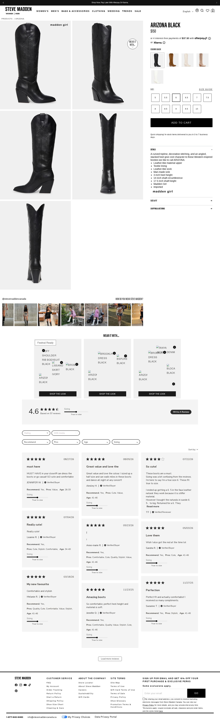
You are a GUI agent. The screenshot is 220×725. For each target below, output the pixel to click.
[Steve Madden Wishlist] (207, 10)
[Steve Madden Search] (202, 10)
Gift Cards (84, 697)
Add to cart (181, 122)
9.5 (186, 109)
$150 (153, 30)
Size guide (206, 89)
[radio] (155, 98)
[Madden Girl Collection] (163, 192)
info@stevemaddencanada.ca (42, 716)
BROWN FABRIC (173, 60)
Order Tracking (54, 689)
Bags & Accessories (76, 10)
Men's (55, 10)
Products (6, 18)
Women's (42, 10)
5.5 (165, 97)
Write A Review (181, 411)
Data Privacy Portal (106, 716)
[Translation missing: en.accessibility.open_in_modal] (35, 65)
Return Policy (54, 693)
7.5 (207, 97)
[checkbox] (65, 433)
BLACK (157, 60)
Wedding (114, 10)
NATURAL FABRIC (202, 60)
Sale (138, 10)
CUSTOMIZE (79, 717)
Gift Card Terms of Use (123, 689)
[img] (202, 10)
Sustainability (86, 693)
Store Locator (86, 682)
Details (153, 149)
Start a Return (54, 697)
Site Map (115, 682)
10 (197, 109)
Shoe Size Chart (55, 704)
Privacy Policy (118, 697)
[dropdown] (36, 433)
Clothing (98, 10)
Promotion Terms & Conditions (121, 705)
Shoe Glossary (118, 700)
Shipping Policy (55, 700)
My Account (53, 686)
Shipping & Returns (158, 208)
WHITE (157, 77)
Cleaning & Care (55, 708)
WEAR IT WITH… (132, 43)
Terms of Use (118, 686)
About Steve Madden (90, 686)
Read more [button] (153, 506)
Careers (83, 689)
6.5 (186, 97)
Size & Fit (154, 200)
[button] (41, 11)
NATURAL (188, 60)
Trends (127, 10)
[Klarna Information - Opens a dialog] (158, 42)
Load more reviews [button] (110, 658)
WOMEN (9, 13)
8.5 (165, 109)
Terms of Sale (118, 693)
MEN (17, 13)
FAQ (49, 682)
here (161, 711)
